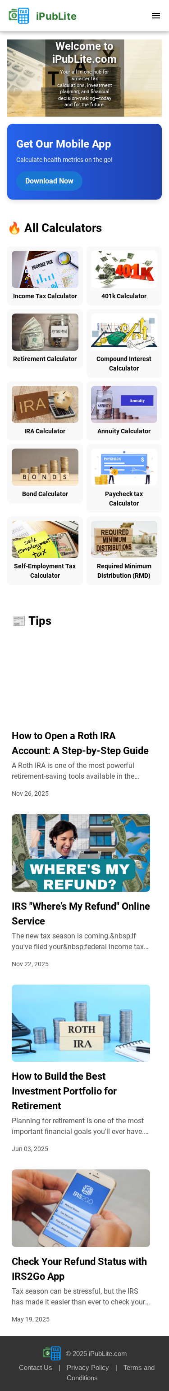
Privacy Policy (88, 1367)
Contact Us (35, 1367)
